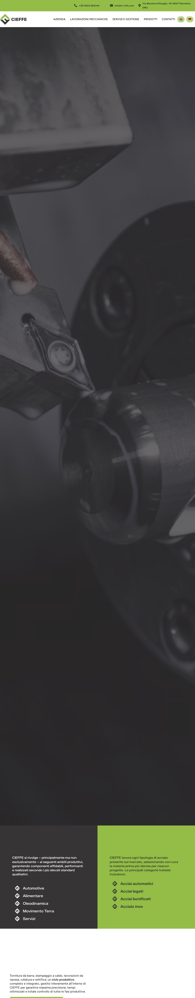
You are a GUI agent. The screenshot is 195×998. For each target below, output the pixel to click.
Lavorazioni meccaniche (89, 19)
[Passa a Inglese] (181, 19)
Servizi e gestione (125, 19)
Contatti (168, 19)
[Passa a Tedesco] (189, 19)
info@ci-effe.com (124, 5)
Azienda (59, 19)
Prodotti (150, 19)
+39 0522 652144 (89, 5)
